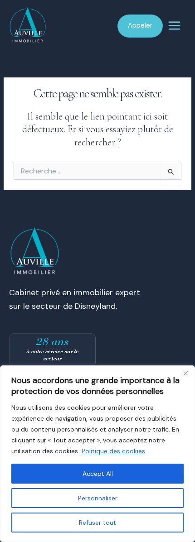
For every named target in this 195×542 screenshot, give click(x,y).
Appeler (140, 25)
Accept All (98, 474)
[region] (97, 453)
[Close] (185, 373)
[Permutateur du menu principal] (175, 26)
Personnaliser (97, 498)
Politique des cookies (113, 451)
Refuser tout (97, 522)
